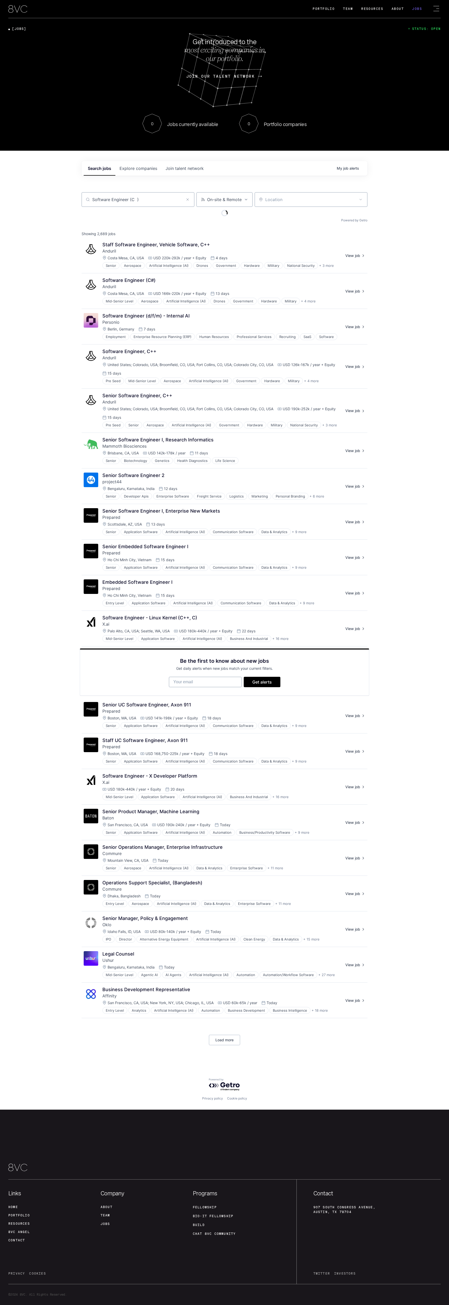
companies (138, 168)
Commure (112, 853)
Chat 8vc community (214, 1234)
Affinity (109, 995)
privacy (16, 1273)
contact (16, 1240)
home (13, 1207)
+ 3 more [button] (326, 265)
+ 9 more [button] (299, 532)
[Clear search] (187, 199)
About (398, 9)
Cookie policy (237, 1098)
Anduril (109, 251)
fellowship (205, 1207)
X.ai (105, 624)
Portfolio (324, 9)
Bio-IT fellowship (213, 1216)
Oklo (106, 924)
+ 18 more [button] (320, 1010)
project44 (112, 481)
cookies (37, 1273)
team (105, 1215)
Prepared (111, 517)
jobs (99, 168)
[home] (17, 9)
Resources (372, 9)
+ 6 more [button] (316, 496)
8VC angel (19, 1232)
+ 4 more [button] (308, 301)
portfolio (19, 1215)
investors (345, 1273)
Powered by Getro (354, 220)
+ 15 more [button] (311, 939)
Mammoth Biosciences (124, 446)
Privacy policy (212, 1098)
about (107, 1207)
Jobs (417, 9)
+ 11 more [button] (275, 868)
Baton (108, 817)
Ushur (108, 960)
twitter (321, 1273)
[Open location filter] (360, 199)
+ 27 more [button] (326, 975)
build (199, 1225)
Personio (111, 322)
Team (348, 9)
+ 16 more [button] (280, 639)
